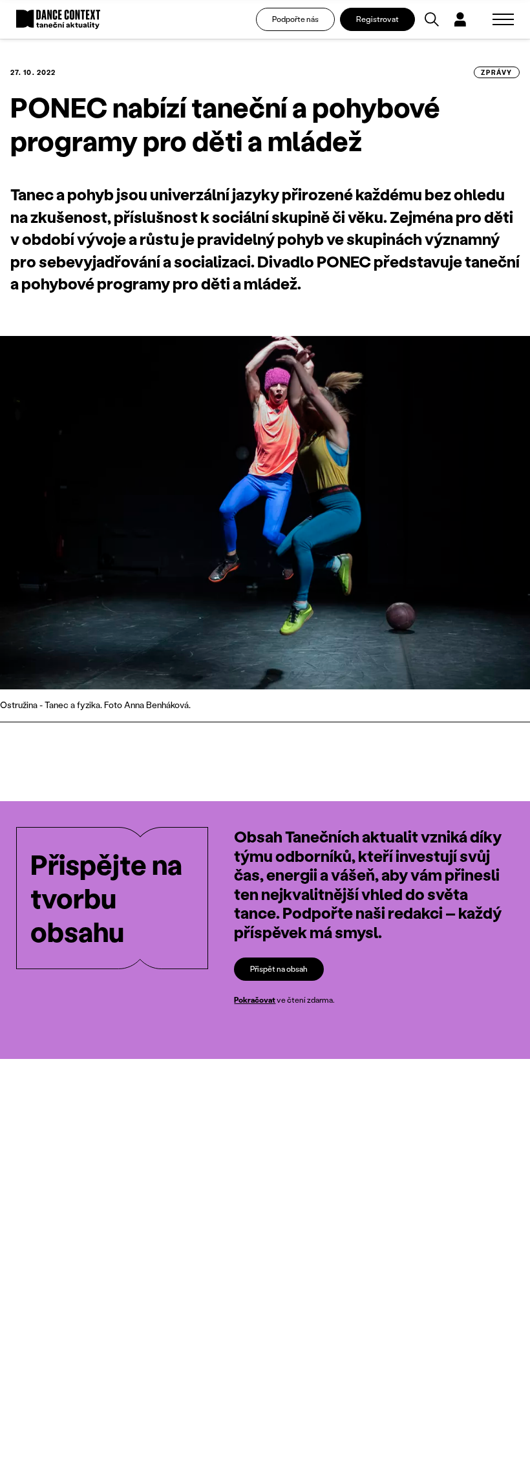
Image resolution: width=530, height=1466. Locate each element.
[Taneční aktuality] (58, 20)
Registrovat (377, 19)
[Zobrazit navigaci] (503, 19)
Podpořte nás (295, 19)
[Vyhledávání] (431, 19)
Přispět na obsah (279, 969)
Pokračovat (254, 1000)
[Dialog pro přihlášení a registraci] (460, 19)
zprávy (497, 72)
